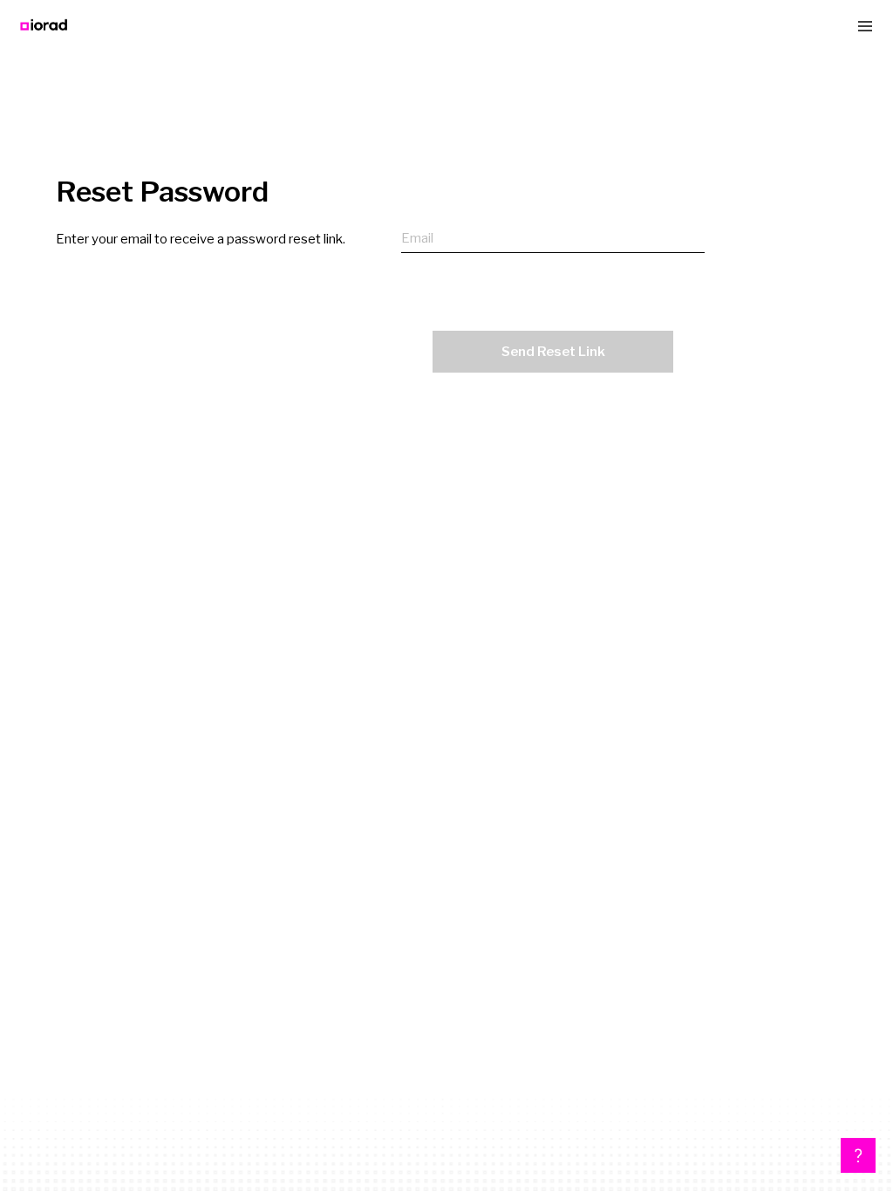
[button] (858, 1155)
